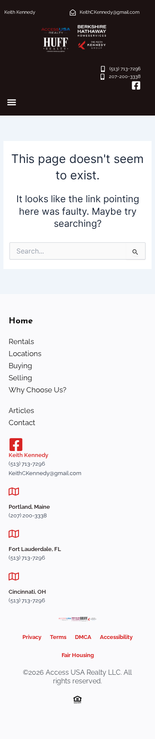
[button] (11, 102)
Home (21, 321)
